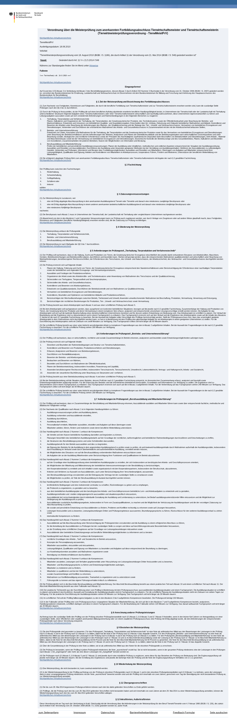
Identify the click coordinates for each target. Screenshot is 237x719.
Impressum (80, 712)
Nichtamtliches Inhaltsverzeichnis (55, 38)
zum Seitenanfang (48, 712)
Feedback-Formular (184, 712)
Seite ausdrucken (218, 712)
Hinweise (93, 65)
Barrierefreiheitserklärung (144, 712)
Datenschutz (108, 712)
